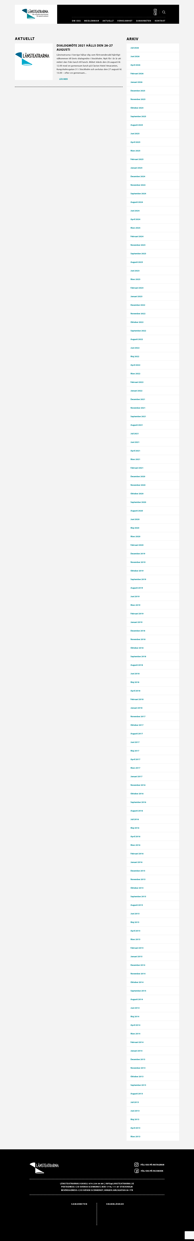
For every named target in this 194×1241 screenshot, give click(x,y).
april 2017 (135, 759)
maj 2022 (135, 356)
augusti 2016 (137, 810)
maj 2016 (135, 827)
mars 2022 (135, 373)
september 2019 (138, 579)
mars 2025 (135, 150)
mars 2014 (135, 1033)
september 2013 (138, 1085)
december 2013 (138, 1059)
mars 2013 (135, 1136)
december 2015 (138, 870)
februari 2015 (137, 948)
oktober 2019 (137, 570)
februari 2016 (137, 853)
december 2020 (138, 476)
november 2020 (138, 485)
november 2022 (138, 313)
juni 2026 (135, 56)
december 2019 (138, 553)
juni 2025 (135, 133)
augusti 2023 (137, 262)
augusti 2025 (137, 125)
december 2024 (138, 176)
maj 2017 (135, 750)
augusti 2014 (137, 999)
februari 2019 (137, 613)
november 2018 (138, 639)
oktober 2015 (137, 888)
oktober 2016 (137, 793)
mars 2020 (135, 536)
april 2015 (135, 930)
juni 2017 (135, 742)
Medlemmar (91, 20)
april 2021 (135, 450)
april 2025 (135, 142)
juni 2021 (135, 442)
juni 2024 (135, 210)
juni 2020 (135, 519)
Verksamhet (125, 20)
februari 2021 (137, 467)
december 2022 (138, 305)
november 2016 (138, 785)
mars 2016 (135, 845)
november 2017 (138, 716)
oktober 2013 (137, 1076)
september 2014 (138, 990)
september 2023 (138, 253)
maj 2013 (135, 1119)
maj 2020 (135, 527)
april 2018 (135, 690)
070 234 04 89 (96, 1183)
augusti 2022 (137, 339)
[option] (59, 1212)
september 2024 (138, 193)
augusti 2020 (137, 510)
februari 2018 (137, 699)
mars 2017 (135, 767)
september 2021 (138, 416)
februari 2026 (137, 73)
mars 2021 (135, 459)
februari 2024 (137, 236)
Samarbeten (143, 20)
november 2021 (138, 407)
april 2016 (135, 836)
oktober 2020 (137, 493)
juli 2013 (135, 1102)
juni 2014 (135, 1008)
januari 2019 (136, 622)
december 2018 (138, 630)
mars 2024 (135, 227)
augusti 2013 (137, 1093)
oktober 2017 (137, 725)
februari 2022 (137, 382)
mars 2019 (135, 605)
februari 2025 (137, 159)
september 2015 (138, 896)
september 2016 (138, 802)
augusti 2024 (137, 202)
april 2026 (135, 65)
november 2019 (138, 562)
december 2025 (138, 90)
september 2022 (138, 330)
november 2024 (138, 185)
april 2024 (135, 219)
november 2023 (138, 245)
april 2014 (135, 1025)
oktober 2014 (137, 982)
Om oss (76, 20)
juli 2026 (135, 47)
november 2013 (138, 1068)
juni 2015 (135, 913)
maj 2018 (135, 682)
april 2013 (135, 1128)
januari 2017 (136, 776)
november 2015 (138, 879)
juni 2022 (135, 347)
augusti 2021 (137, 425)
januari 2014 (136, 1050)
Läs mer (63, 79)
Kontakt (160, 20)
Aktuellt (108, 20)
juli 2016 (135, 819)
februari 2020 (137, 545)
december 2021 (138, 399)
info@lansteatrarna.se (119, 1183)
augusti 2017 (137, 733)
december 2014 (138, 965)
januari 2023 (136, 296)
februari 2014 (137, 1042)
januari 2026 (136, 82)
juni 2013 (135, 1110)
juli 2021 (135, 433)
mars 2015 (135, 939)
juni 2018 (135, 673)
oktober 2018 (137, 647)
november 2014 (138, 973)
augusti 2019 (137, 587)
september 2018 (138, 656)
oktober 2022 (137, 322)
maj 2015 (135, 922)
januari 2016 (136, 862)
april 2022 (135, 365)
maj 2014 (135, 1016)
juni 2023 (135, 270)
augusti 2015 (137, 905)
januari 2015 (136, 956)
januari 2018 (136, 707)
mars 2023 (135, 279)
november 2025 (138, 99)
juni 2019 (135, 596)
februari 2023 (137, 287)
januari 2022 (136, 390)
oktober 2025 (137, 107)
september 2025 (138, 116)
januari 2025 (136, 167)
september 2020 (138, 502)
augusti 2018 (137, 665)
